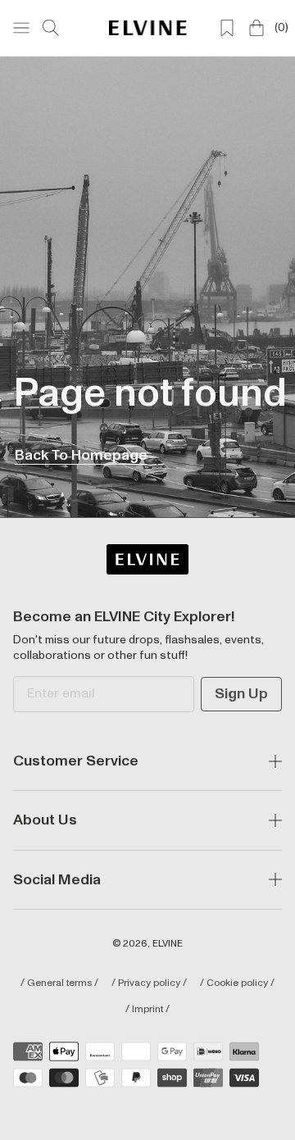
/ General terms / (59, 983)
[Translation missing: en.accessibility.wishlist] (227, 28)
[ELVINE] (148, 27)
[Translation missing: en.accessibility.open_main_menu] (21, 28)
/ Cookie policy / (237, 983)
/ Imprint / (147, 1009)
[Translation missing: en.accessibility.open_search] (51, 28)
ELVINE (167, 944)
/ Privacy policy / (149, 983)
